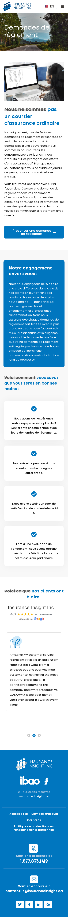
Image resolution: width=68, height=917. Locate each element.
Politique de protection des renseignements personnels (34, 828)
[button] (62, 6)
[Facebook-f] (29, 904)
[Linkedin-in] (39, 904)
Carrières (34, 820)
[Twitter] (20, 904)
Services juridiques (45, 814)
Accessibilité (18, 814)
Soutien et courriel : (34, 886)
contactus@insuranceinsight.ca (34, 891)
